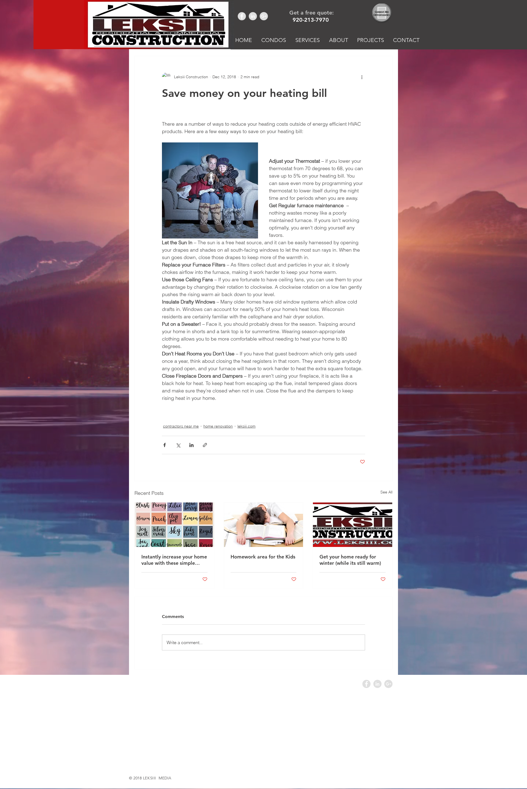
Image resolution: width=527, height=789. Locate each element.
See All (386, 492)
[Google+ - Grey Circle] (264, 16)
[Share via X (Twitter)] (178, 445)
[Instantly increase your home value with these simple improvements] (174, 524)
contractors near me (181, 426)
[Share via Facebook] (164, 445)
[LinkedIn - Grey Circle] (253, 16)
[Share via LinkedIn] (191, 445)
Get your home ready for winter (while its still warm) (350, 560)
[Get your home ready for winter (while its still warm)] (352, 524)
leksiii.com (246, 426)
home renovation (218, 426)
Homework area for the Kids (263, 557)
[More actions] (361, 77)
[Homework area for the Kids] (263, 524)
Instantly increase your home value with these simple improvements (174, 560)
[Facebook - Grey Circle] (242, 16)
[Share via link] (205, 445)
